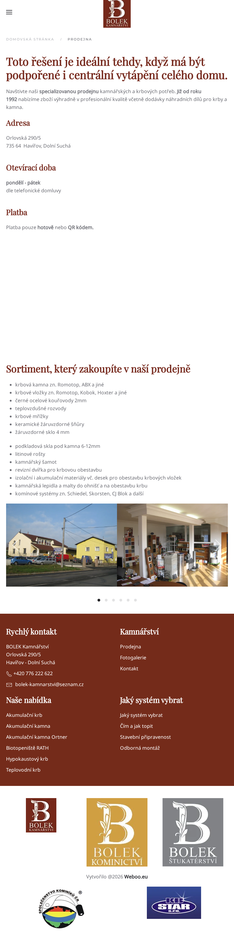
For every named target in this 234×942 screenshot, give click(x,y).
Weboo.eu (136, 876)
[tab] (99, 600)
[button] (9, 12)
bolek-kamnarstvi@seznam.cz (49, 684)
